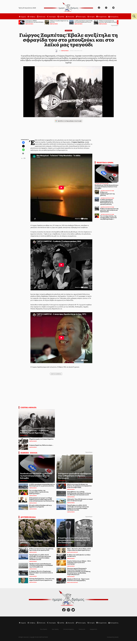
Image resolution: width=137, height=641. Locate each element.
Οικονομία (52, 17)
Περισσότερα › (114, 25)
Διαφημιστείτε (93, 629)
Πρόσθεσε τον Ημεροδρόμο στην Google (70, 121)
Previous (19, 22)
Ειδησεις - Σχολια (29, 452)
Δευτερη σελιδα (28, 517)
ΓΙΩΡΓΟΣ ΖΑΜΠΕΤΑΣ (56, 374)
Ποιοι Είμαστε (43, 629)
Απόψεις (32, 17)
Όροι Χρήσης (55, 629)
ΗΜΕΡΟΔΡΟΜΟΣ (65, 50)
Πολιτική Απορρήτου (68, 629)
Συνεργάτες (114, 17)
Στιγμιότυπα (102, 17)
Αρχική (23, 17)
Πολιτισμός (82, 17)
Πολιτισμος (68, 30)
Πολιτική (42, 17)
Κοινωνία (71, 17)
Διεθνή (61, 17)
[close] (126, 6)
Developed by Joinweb (112, 637)
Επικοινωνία (82, 629)
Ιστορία (92, 17)
